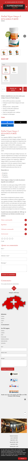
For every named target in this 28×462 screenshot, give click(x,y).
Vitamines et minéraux (5, 338)
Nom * (2, 248)
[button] (4, 52)
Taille (3, 64)
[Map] (14, 407)
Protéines (2, 330)
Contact (2, 320)
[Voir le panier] (26, 6)
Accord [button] (22, 458)
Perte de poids (3, 336)
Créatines (2, 332)
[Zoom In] (25, 412)
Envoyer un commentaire (8, 274)
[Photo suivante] (24, 36)
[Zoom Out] (25, 414)
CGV (2, 322)
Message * (3, 263)
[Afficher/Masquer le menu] (1, 6)
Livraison (2, 316)
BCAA (2, 334)
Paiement (2, 318)
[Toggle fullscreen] (25, 399)
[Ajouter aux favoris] (25, 89)
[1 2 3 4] (3, 89)
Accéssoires (3, 343)
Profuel (3, 117)
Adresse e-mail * (5, 255)
